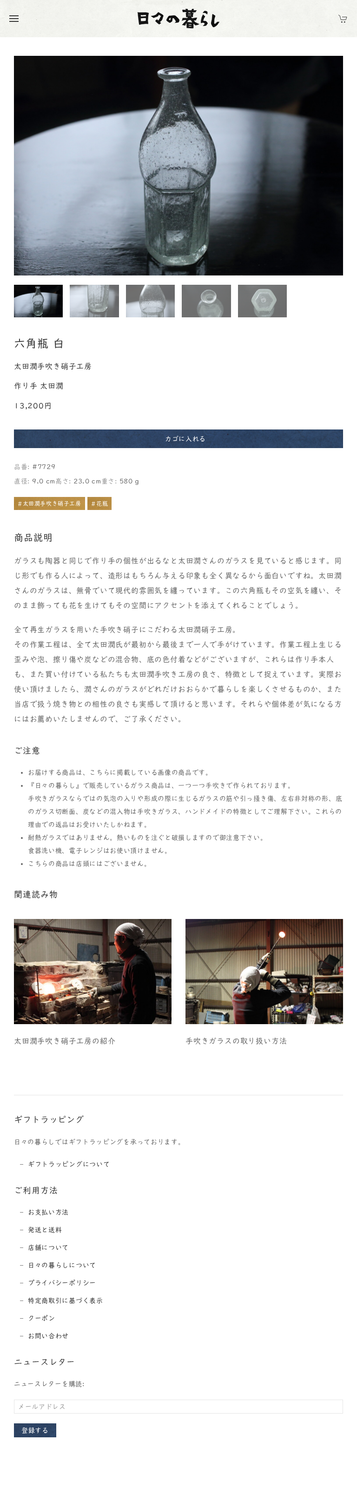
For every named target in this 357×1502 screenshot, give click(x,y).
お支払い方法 (48, 1212)
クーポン (41, 1318)
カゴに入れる (185, 439)
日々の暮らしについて (62, 1265)
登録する (35, 1430)
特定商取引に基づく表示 (65, 1300)
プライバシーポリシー (62, 1283)
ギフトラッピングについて (69, 1164)
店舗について (48, 1247)
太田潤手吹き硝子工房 (53, 366)
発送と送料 (45, 1230)
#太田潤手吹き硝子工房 (49, 503)
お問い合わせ (48, 1336)
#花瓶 (99, 503)
